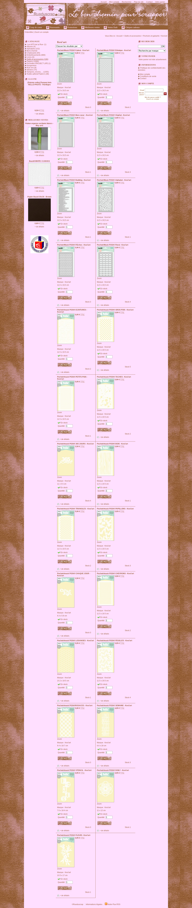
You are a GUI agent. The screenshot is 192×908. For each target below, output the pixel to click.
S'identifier (29, 32)
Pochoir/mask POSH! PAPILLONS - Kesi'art (115, 509)
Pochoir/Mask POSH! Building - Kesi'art (74, 180)
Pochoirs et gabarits (151, 36)
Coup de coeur (35, 27)
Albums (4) (31, 47)
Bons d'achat (32, 51)
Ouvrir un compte (42, 32)
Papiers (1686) (33, 61)
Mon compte (114, 2)
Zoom (59, 84)
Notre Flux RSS (114, 904)
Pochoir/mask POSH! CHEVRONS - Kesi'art (115, 573)
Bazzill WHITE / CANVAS (39, 161)
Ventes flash (112, 27)
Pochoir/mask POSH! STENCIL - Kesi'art (74, 770)
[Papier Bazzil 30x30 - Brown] (39, 221)
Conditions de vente (148, 76)
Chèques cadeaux (132, 27)
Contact (149, 2)
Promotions (72, 27)
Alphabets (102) (33, 49)
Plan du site (139, 2)
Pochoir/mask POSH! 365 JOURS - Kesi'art (75, 444)
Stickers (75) (32, 70)
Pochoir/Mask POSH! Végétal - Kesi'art (113, 115)
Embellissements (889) (36, 55)
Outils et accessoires (132, 36)
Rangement (31, 65)
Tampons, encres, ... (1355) (38, 72)
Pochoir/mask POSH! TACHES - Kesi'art (114, 377)
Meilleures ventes (92, 27)
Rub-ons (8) (31, 68)
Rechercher (126, 2)
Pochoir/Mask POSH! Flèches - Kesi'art (73, 245)
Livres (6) (30, 57)
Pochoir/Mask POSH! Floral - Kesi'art (112, 245)
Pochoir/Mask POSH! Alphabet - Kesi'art (114, 180)
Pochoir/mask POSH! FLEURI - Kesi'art (73, 835)
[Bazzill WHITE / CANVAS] (39, 185)
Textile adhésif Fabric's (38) (38, 74)
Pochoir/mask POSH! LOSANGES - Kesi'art (75, 641)
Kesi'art (164, 36)
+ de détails (39, 114)
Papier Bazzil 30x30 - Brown (39, 197)
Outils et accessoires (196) (37, 59)
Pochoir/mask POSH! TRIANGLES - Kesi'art (75, 509)
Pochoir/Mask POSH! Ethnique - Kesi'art (114, 50)
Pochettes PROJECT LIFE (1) (39, 63)
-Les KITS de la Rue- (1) (36, 44)
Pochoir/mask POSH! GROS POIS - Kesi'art (115, 310)
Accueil (104, 2)
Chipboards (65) (33, 53)
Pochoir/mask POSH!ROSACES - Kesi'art (74, 705)
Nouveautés (54, 27)
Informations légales (94, 904)
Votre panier (160, 2)
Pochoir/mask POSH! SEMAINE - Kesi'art (114, 705)
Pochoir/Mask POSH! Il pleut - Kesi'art (73, 50)
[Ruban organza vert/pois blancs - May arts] (39, 149)
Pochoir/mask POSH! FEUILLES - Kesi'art (114, 641)
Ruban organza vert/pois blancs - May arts (39, 124)
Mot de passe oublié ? (153, 97)
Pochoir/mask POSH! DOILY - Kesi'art (113, 770)
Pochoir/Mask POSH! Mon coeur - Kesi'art (75, 115)
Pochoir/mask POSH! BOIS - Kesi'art (112, 444)
